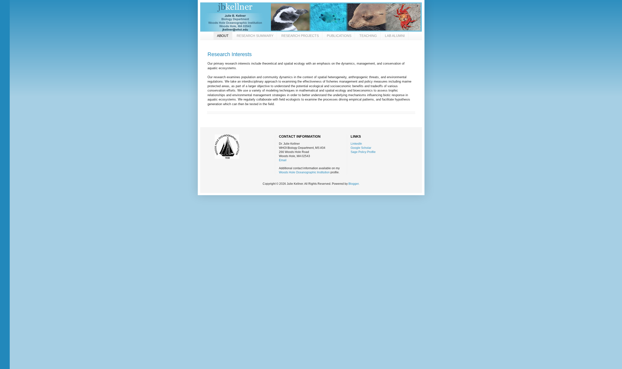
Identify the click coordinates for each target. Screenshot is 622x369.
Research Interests (229, 54)
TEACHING (368, 36)
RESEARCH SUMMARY (255, 36)
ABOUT (223, 36)
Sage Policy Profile (363, 152)
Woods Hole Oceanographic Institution (304, 172)
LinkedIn (356, 143)
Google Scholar (361, 148)
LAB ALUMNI (395, 36)
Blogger (353, 183)
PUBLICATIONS (339, 36)
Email (282, 160)
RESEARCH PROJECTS (300, 36)
